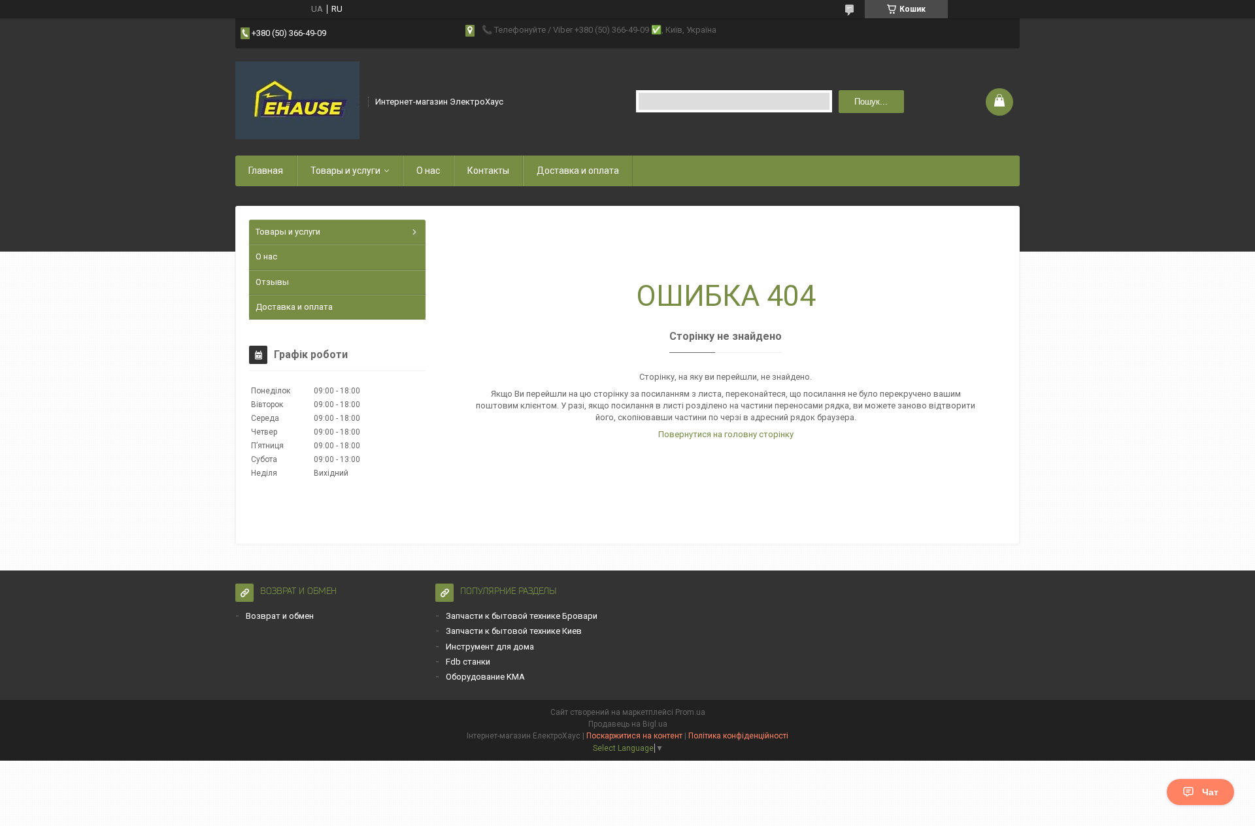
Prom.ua (690, 712)
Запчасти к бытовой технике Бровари (521, 616)
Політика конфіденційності (738, 735)
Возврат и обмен (280, 616)
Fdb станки (468, 662)
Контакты (488, 170)
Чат (1210, 792)
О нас (428, 170)
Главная (265, 170)
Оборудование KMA (485, 677)
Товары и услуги (345, 170)
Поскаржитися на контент (634, 735)
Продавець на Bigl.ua (627, 724)
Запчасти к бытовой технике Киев (514, 631)
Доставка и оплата (578, 170)
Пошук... (871, 102)
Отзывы (272, 282)
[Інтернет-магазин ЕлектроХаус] (297, 100)
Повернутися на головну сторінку (726, 434)
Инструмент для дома (490, 647)
